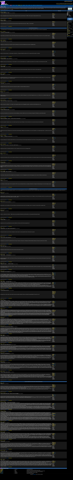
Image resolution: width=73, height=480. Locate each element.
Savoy (67, 25)
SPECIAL (27, 5)
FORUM (16, 5)
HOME (1, 5)
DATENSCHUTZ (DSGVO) (39, 5)
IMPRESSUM (34, 5)
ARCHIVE (29, 5)
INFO (31, 5)
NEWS (3, 5)
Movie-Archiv (9, 9)
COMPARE (24, 5)
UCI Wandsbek (68, 35)
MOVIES (11, 5)
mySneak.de (34, 474)
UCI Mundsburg (68, 31)
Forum (7, 18)
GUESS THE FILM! (7, 5)
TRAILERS (13, 5)
